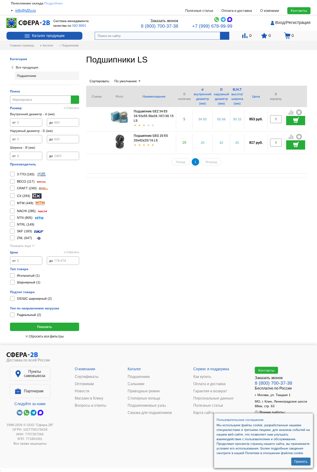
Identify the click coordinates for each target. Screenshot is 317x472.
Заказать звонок (164, 21)
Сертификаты (87, 377)
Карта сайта (203, 413)
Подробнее (53, 3)
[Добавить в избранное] (299, 112)
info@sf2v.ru (25, 11)
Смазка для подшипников (150, 413)
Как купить (202, 377)
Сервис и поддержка (211, 369)
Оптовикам (84, 384)
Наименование (153, 96)
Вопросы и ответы (90, 405)
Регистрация (298, 22)
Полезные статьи (199, 11)
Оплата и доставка (236, 11)
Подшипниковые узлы (147, 405)
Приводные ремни (144, 391)
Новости (82, 391)
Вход (280, 22)
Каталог (134, 369)
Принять (300, 461)
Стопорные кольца (144, 398)
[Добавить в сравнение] (291, 113)
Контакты (299, 10)
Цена (256, 96)
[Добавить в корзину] (295, 120)
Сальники (136, 384)
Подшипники (139, 377)
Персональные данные (213, 398)
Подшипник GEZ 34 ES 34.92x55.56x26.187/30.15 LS (154, 115)
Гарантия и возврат (210, 391)
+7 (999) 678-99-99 (212, 26)
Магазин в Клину (89, 398)
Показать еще (20, 246)
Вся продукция (27, 67)
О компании (269, 11)
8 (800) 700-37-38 (159, 26)
